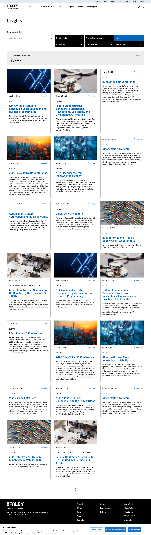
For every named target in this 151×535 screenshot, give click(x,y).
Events (80, 6)
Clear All (137, 55)
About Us (134, 1)
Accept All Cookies (134, 529)
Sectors (32, 6)
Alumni (105, 1)
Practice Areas (46, 6)
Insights (70, 6)
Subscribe (98, 1)
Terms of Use (128, 504)
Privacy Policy (128, 508)
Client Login (128, 524)
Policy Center (128, 512)
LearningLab (92, 6)
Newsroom (112, 1)
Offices (120, 1)
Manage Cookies (96, 529)
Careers (142, 1)
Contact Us (127, 1)
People (60, 6)
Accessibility (128, 520)
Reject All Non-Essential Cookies (115, 529)
